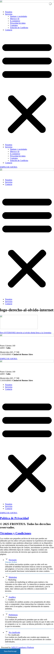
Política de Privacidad (14, 518)
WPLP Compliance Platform (22, 647)
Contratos (14, 25)
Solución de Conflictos (19, 28)
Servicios (8, 14)
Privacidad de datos (17, 23)
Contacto (8, 30)
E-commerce (15, 21)
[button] (27, 87)
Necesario (13, 560)
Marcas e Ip (14, 19)
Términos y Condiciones (15, 533)
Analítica (12, 597)
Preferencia (13, 615)
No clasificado (14, 632)
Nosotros (8, 12)
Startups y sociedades (18, 16)
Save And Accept (10, 651)
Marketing (13, 577)
